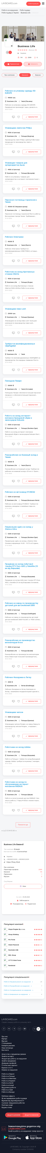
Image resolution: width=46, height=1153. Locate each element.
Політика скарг (7, 1105)
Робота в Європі (8, 1074)
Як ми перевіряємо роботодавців (14, 1098)
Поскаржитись (17, 904)
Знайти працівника (9, 1061)
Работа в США (7, 1090)
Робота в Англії (7, 1083)
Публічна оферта (8, 1096)
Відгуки (38, 75)
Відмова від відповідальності (13, 1100)
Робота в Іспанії (8, 1085)
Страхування (7, 1043)
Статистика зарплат (9, 1065)
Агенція (17, 849)
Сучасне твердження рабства (13, 1103)
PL (42, 1029)
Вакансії (25, 75)
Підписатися (14, 64)
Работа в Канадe (8, 1092)
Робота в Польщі (8, 1076)
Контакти (5, 1050)
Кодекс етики (7, 1107)
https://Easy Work (13, 862)
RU (35, 1029)
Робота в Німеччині (9, 1078)
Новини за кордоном (9, 1070)
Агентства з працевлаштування (14, 1054)
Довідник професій (9, 1063)
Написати (34, 64)
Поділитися (31, 904)
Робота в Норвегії (8, 1081)
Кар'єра (4, 1039)
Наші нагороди (7, 1048)
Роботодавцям (33, 3)
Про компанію (9, 75)
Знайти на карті (8, 1056)
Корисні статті (7, 1068)
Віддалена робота (9, 1087)
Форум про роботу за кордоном (14, 1059)
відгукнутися (33, 117)
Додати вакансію (32, 1115)
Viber (24, 886)
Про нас (5, 1036)
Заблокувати (24, 900)
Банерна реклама (8, 1045)
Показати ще (23, 825)
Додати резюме (13, 1115)
